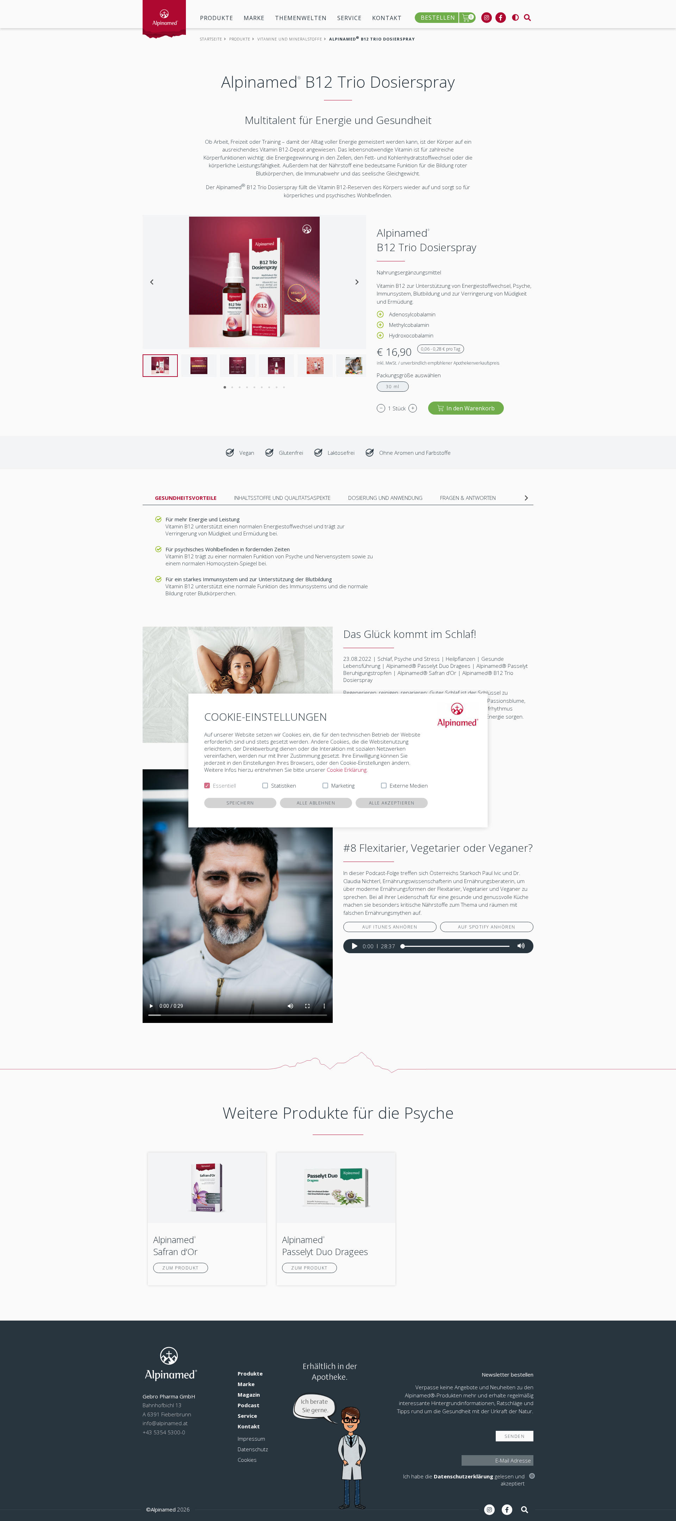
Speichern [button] (240, 803)
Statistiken (283, 785)
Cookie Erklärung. (347, 769)
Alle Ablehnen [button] (316, 803)
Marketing (343, 785)
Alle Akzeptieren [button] (392, 803)
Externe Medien (409, 785)
